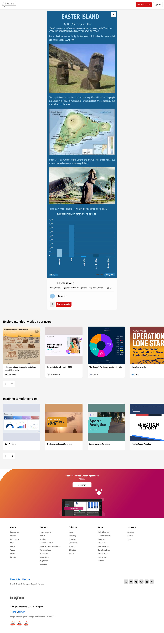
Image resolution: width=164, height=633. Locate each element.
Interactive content (46, 532)
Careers (130, 536)
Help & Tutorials (103, 532)
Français (41, 584)
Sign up (158, 5)
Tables (12, 550)
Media (71, 532)
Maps (12, 543)
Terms (13, 612)
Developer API (103, 554)
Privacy (21, 612)
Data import (44, 554)
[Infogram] (9, 4)
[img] (59, 253)
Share (54, 275)
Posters (13, 557)
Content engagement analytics (50, 546)
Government (73, 543)
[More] (113, 14)
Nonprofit (72, 546)
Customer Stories (104, 536)
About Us (130, 532)
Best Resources (103, 546)
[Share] (52, 304)
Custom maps (44, 557)
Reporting (72, 539)
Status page (102, 557)
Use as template (143, 4)
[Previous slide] (6, 383)
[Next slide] (11, 383)
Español (34, 584)
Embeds (42, 536)
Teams (71, 554)
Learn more (82, 485)
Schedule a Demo (104, 550)
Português (26, 584)
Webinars (101, 543)
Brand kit (43, 539)
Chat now (26, 579)
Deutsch (19, 584)
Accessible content (46, 543)
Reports (13, 536)
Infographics (14, 532)
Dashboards (14, 539)
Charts (12, 546)
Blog (129, 539)
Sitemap (101, 561)
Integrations (44, 561)
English (12, 584)
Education (72, 550)
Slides (12, 554)
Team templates (45, 550)
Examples (101, 539)
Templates (43, 564)
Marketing (72, 536)
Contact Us (15, 579)
